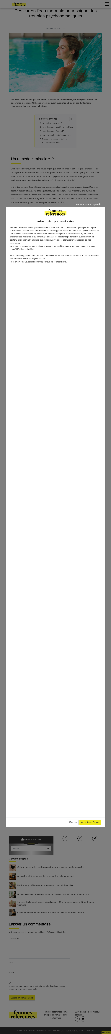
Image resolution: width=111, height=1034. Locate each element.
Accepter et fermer (90, 822)
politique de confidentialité (54, 262)
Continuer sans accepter (87, 204)
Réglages (72, 822)
